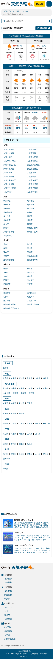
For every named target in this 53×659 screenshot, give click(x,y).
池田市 (29, 244)
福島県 (45, 378)
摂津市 (6, 256)
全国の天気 (7, 11)
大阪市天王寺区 (9, 161)
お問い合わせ (10, 639)
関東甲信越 (9, 384)
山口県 (37, 434)
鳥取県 (5, 434)
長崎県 (21, 454)
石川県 (13, 413)
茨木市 (6, 252)
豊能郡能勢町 (32, 260)
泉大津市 (6, 216)
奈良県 (37, 424)
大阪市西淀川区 (9, 165)
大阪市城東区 (32, 173)
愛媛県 (21, 444)
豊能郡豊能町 (8, 260)
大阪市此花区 (8, 153)
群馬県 (21, 388)
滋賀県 (5, 424)
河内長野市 (31, 293)
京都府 (13, 424)
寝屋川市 (30, 273)
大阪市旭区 (7, 173)
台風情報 (8, 582)
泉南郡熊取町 (8, 232)
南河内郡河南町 (33, 304)
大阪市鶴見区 (32, 184)
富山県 (5, 413)
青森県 (5, 378)
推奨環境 (34, 654)
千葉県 (37, 388)
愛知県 (21, 403)
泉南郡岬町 (7, 236)
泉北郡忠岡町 (32, 228)
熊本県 (29, 454)
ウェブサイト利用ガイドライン (17, 654)
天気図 (7, 635)
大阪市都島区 (8, 149)
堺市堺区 (6, 201)
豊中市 (6, 244)
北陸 (7, 409)
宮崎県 (45, 454)
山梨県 (23, 393)
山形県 (37, 378)
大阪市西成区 (32, 180)
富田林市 (6, 293)
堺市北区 (30, 208)
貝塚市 (29, 216)
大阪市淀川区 (8, 184)
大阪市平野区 (32, 188)
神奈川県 (6, 393)
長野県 (31, 393)
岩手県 (13, 378)
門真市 (6, 280)
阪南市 (6, 228)
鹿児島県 (6, 459)
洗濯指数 (8, 595)
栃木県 (13, 388)
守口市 (6, 269)
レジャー (8, 611)
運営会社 (43, 654)
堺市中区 (30, 201)
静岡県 (13, 403)
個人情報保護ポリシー (26, 651)
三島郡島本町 (32, 256)
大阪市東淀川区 (33, 165)
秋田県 (29, 378)
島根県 (13, 434)
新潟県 (15, 393)
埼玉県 (29, 388)
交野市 (29, 284)
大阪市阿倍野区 (9, 177)
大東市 (6, 276)
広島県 (29, 434)
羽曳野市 (30, 297)
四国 (7, 439)
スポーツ (8, 607)
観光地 (7, 615)
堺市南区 (6, 208)
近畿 (17, 11)
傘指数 (7, 599)
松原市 (6, 297)
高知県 (29, 444)
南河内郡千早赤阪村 (11, 308)
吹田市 (6, 248)
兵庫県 (29, 424)
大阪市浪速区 (32, 161)
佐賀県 (13, 454)
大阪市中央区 (32, 192)
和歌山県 (46, 424)
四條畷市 (6, 284)
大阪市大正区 (32, 157)
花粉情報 (8, 591)
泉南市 (29, 224)
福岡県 (5, 454)
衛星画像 (8, 631)
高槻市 (29, 248)
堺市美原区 (7, 212)
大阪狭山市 (31, 301)
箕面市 (29, 252)
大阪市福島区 (32, 149)
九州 (7, 449)
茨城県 (5, 388)
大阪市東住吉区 (9, 180)
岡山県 (21, 434)
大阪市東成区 (8, 169)
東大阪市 (30, 280)
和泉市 (29, 220)
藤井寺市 (6, 301)
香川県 (13, 444)
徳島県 (5, 444)
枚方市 (29, 269)
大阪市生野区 (32, 169)
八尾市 (6, 273)
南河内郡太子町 (9, 304)
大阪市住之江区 (9, 188)
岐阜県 (5, 403)
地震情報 (8, 578)
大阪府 (25, 11)
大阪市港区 (7, 157)
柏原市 (29, 276)
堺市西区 (30, 205)
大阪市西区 (31, 153)
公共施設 (8, 619)
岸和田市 (30, 212)
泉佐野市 (6, 220)
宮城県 (21, 378)
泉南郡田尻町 (32, 232)
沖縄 (7, 464)
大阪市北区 (7, 192)
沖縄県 (5, 469)
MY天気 (39, 4)
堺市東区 (6, 205)
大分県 (37, 454)
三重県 (29, 403)
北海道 (8, 363)
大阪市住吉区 (32, 177)
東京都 (45, 388)
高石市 (6, 224)
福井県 (21, 413)
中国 (7, 429)
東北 (7, 374)
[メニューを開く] (49, 4)
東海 (7, 398)
